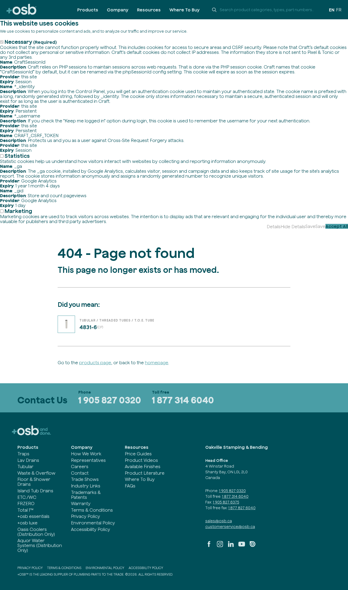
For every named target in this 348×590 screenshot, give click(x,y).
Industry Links (85, 485)
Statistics (17, 156)
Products (87, 9)
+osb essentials (33, 516)
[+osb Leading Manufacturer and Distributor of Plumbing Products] (21, 10)
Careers (79, 466)
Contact (80, 473)
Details (274, 226)
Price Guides (138, 453)
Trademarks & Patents (86, 495)
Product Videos (141, 460)
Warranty (81, 503)
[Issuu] (252, 546)
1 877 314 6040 (183, 400)
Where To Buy (184, 9)
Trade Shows (85, 479)
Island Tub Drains (35, 490)
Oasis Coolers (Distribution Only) (36, 532)
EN (331, 9)
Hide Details (293, 226)
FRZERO (26, 503)
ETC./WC (26, 497)
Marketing (18, 211)
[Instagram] (220, 546)
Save (310, 226)
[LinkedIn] (231, 546)
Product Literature (144, 473)
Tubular (25, 466)
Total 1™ (25, 510)
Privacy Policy (85, 516)
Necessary (31, 42)
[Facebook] (209, 546)
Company (117, 9)
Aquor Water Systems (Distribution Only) (39, 545)
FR (338, 9)
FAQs (130, 485)
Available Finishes (142, 466)
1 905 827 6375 (226, 502)
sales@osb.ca (218, 521)
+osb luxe (27, 522)
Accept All (336, 226)
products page (95, 362)
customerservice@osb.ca (230, 526)
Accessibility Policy (90, 529)
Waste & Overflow (36, 473)
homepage (156, 362)
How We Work (86, 453)
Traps (23, 453)
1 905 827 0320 (109, 400)
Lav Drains (28, 460)
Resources (149, 9)
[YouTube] (242, 546)
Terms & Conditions (92, 510)
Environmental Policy (93, 522)
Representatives (88, 460)
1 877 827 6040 (242, 508)
